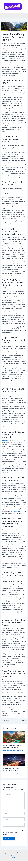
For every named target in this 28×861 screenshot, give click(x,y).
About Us (14, 857)
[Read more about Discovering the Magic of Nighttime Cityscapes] (13, 760)
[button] (25, 15)
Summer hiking (6, 440)
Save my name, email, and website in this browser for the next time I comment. (13, 832)
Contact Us (14, 856)
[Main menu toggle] (3, 15)
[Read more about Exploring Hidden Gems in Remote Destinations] (13, 737)
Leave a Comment (7, 750)
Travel (14, 750)
